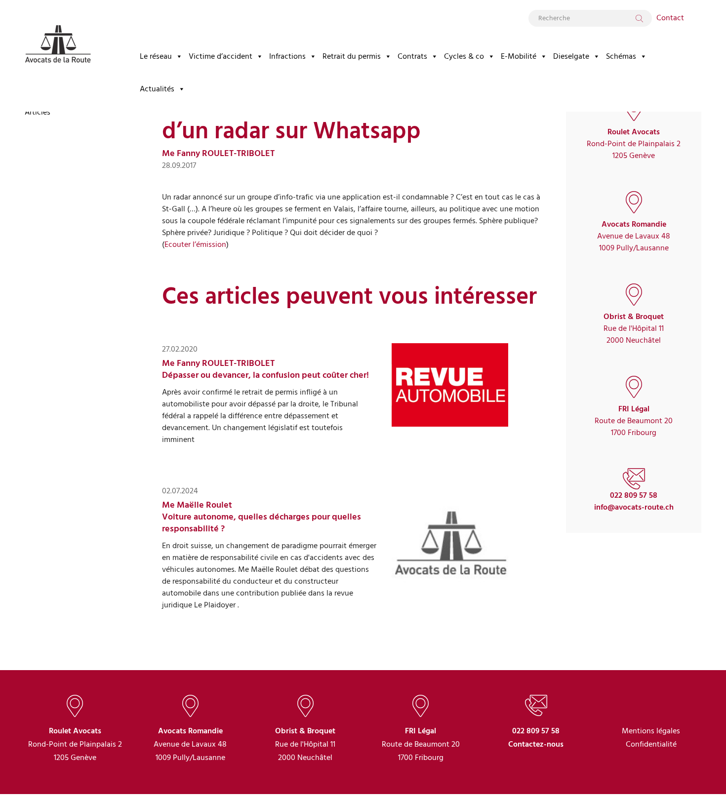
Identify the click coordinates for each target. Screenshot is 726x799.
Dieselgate (571, 56)
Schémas (621, 56)
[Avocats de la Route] (58, 36)
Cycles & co (464, 56)
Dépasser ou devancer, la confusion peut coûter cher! (265, 375)
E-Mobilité (518, 56)
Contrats (412, 56)
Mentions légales (651, 730)
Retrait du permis (352, 56)
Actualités (157, 88)
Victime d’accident (220, 56)
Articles (37, 112)
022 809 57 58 (633, 495)
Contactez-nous (536, 744)
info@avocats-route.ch (634, 507)
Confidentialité (651, 744)
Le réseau (156, 56)
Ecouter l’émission (195, 244)
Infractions (287, 56)
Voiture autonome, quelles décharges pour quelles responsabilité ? (261, 523)
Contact (670, 17)
